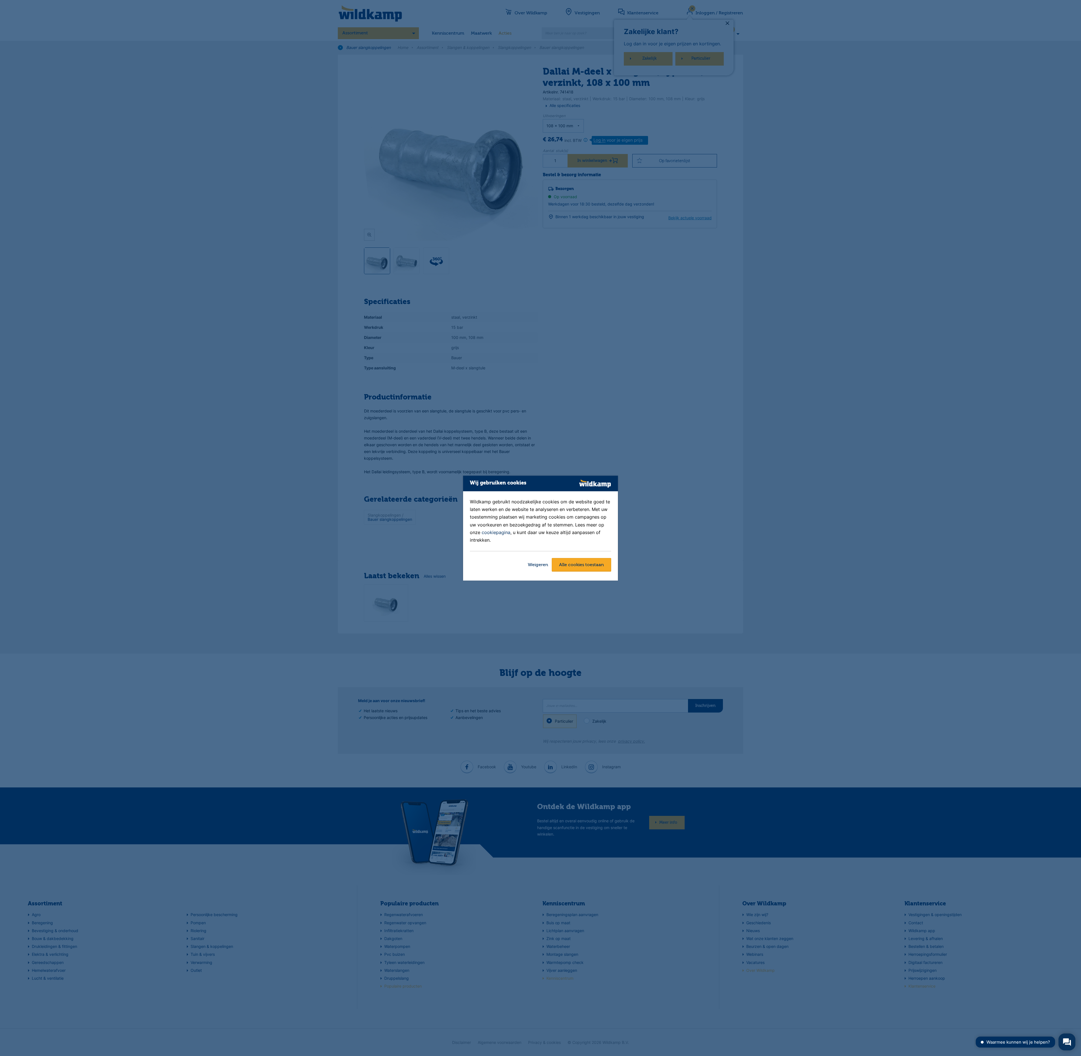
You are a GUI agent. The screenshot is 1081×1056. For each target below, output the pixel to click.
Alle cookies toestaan (581, 565)
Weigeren (538, 565)
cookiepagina (496, 532)
